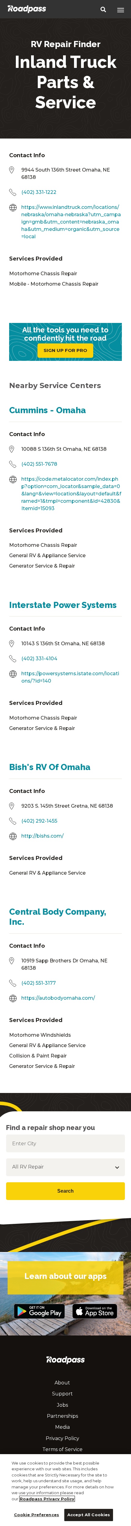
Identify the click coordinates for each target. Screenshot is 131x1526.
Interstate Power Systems (63, 605)
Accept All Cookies (88, 1514)
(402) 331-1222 (38, 192)
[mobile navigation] (120, 10)
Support (62, 1394)
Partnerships (62, 1416)
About (62, 1383)
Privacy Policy (62, 1438)
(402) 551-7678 (39, 464)
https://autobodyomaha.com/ (58, 998)
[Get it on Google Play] (39, 1322)
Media (62, 1427)
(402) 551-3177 (38, 983)
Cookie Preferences (36, 1514)
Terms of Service (62, 1449)
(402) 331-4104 (39, 658)
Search (65, 1191)
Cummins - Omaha (47, 410)
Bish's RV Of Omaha (49, 767)
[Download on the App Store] (94, 1322)
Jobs (62, 1405)
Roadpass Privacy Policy (47, 1498)
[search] (103, 10)
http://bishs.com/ (42, 836)
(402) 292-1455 (39, 821)
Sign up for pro (65, 350)
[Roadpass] (27, 9)
